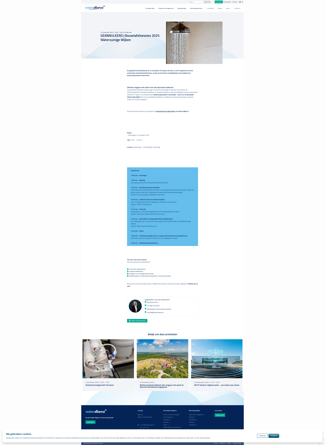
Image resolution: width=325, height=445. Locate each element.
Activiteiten (210, 8)
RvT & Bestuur (167, 417)
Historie (165, 422)
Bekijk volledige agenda (139, 321)
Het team (166, 419)
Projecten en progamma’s (166, 8)
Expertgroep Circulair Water (165, 111)
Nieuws (220, 8)
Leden (227, 8)
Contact (234, 2)
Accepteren (273, 435)
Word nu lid (219, 415)
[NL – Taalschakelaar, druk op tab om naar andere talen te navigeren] (241, 2)
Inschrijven (90, 422)
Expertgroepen (182, 8)
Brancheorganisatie (196, 8)
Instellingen (262, 435)
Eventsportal (227, 2)
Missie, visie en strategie (171, 414)
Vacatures (192, 425)
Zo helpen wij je (150, 8)
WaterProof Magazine (196, 414)
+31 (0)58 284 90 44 (147, 425)
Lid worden (218, 2)
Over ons (237, 8)
